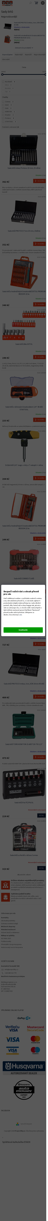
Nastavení (23, 623)
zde (20, 615)
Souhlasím (23, 630)
